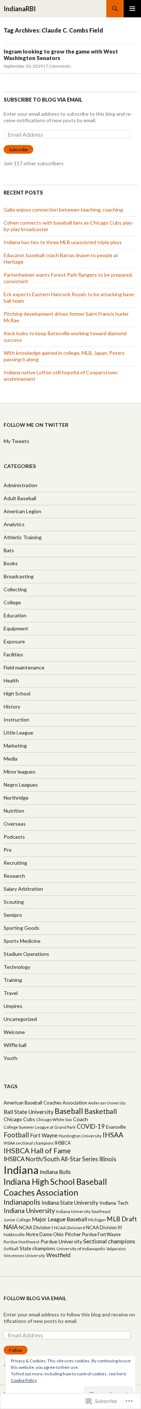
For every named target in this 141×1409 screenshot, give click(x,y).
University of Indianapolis (80, 1248)
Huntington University (80, 1135)
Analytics (14, 524)
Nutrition (14, 811)
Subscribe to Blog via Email (43, 100)
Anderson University (106, 1103)
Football (16, 1135)
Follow (15, 1350)
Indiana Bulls (55, 1172)
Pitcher (73, 1234)
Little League (18, 732)
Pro (8, 850)
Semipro (13, 915)
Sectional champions (109, 1241)
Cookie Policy (24, 1380)
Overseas (15, 824)
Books (11, 563)
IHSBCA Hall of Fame (37, 1150)
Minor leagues (19, 772)
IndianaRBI (20, 9)
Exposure (14, 641)
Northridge (16, 798)
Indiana (21, 1169)
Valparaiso (115, 1248)
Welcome (14, 1032)
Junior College (17, 1219)
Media (10, 758)
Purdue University (61, 1241)
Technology (17, 967)
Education (15, 615)
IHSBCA (62, 1143)
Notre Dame (39, 1234)
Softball (11, 1248)
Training (13, 980)
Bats (9, 550)
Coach (80, 1119)
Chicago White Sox (54, 1119)
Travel (11, 993)
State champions (37, 1248)
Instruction (16, 719)
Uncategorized (20, 1019)
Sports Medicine (22, 941)
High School (17, 693)
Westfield (58, 1255)
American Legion (22, 511)
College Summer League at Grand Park (40, 1127)
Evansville (116, 1127)
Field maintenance (24, 667)
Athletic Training (23, 537)
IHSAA (113, 1135)
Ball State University (29, 1111)
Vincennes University (24, 1255)
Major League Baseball (59, 1219)
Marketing (15, 745)
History (12, 706)
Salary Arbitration (23, 889)
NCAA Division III (104, 1227)
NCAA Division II (69, 1227)
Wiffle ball (15, 1045)
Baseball (69, 1110)
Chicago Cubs (19, 1119)
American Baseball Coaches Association (45, 1103)
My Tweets (16, 441)
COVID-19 (91, 1126)
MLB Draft (122, 1219)
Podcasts (14, 837)
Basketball (100, 1111)
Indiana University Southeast (83, 1211)
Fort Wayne (43, 1135)
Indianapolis (22, 1202)
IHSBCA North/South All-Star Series (51, 1158)
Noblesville (14, 1234)
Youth (10, 1058)
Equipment (16, 628)
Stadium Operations (26, 954)
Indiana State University (70, 1202)
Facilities (13, 654)
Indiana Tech (113, 1203)
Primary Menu (132, 8)
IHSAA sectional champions (29, 1143)
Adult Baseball (20, 498)
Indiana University (29, 1210)
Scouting (14, 902)
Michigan (97, 1219)
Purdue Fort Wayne (101, 1234)
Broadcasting (19, 576)
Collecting (15, 589)
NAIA (11, 1227)
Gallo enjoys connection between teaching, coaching (63, 210)
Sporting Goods (21, 928)
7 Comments (58, 66)
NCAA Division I (36, 1227)
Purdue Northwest (21, 1241)
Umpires (13, 1006)
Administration (20, 485)
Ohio (58, 1234)
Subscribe (18, 149)
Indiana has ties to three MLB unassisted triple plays (63, 242)
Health (11, 680)
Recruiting (15, 863)
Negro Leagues (21, 785)
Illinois (107, 1159)
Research (14, 876)
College (12, 602)
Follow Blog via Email (35, 1298)
